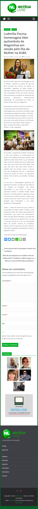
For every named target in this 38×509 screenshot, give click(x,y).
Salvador (4, 456)
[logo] (14, 430)
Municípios (5, 472)
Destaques (7, 29)
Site (3, 324)
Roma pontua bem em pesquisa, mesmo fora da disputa (20, 249)
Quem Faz (5, 450)
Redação (7, 57)
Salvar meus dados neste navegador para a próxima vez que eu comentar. (17, 337)
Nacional (5, 460)
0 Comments (27, 57)
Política (14, 29)
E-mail (4, 315)
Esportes (5, 464)
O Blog (4, 446)
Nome (5, 306)
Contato (4, 476)
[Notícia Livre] (4, 19)
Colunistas (5, 468)
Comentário (7, 281)
